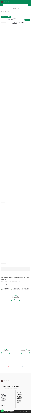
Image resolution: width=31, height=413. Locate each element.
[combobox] (15, 5)
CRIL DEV (29, 411)
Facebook (15, 374)
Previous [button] (0, 366)
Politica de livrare (3, 398)
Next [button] (30, 366)
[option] (18, 28)
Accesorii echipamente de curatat (5, 11)
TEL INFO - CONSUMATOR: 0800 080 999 (3, 404)
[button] (2, 410)
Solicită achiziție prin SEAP (6, 16)
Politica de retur (3, 399)
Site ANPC (2, 402)
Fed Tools (6, 411)
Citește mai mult (15, 299)
